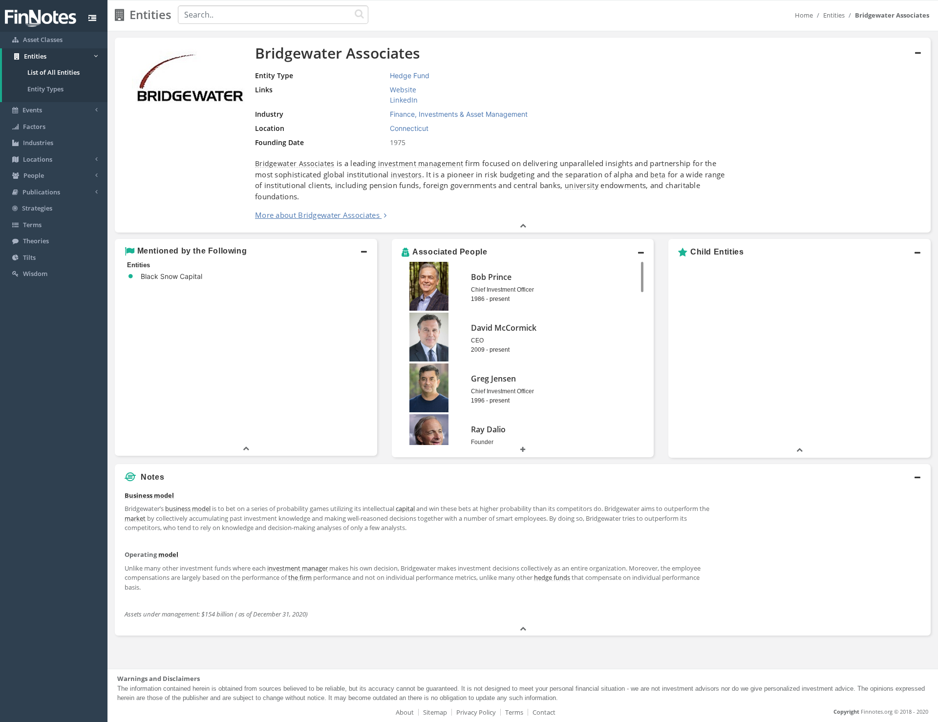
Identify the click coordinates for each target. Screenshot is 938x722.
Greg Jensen (493, 378)
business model (188, 508)
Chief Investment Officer (502, 289)
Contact (544, 712)
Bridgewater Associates (295, 163)
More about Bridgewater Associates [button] (317, 215)
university (581, 185)
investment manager (297, 568)
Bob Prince (491, 277)
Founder (482, 442)
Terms (514, 712)
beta (657, 174)
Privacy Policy (476, 712)
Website (403, 89)
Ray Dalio (488, 429)
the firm (300, 577)
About (405, 712)
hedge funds (552, 577)
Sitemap (435, 712)
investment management (420, 163)
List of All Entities (53, 72)
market (135, 518)
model (168, 554)
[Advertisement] (827, 555)
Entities (834, 15)
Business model (149, 495)
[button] (523, 135)
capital (405, 508)
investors (406, 174)
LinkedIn (404, 100)
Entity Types (45, 89)
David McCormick (503, 327)
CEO (477, 340)
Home (804, 15)
